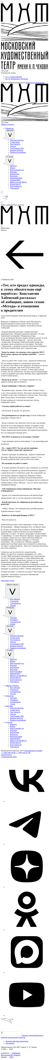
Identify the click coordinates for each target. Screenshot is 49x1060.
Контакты (14, 176)
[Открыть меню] (2, 192)
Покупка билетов (17, 140)
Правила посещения (18, 152)
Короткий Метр (16, 178)
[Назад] (24, 277)
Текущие (13, 618)
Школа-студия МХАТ (18, 182)
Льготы (13, 146)
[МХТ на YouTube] (26, 1015)
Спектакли (14, 601)
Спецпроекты (15, 603)
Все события (15, 599)
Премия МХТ (15, 180)
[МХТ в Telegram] (26, 844)
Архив (12, 624)
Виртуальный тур (17, 170)
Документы (14, 188)
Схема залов (15, 142)
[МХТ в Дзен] (26, 887)
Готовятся (14, 620)
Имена (12, 168)
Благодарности (16, 186)
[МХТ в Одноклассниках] (26, 930)
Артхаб (13, 605)
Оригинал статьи (7, 581)
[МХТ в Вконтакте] (26, 801)
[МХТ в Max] (26, 973)
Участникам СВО (17, 148)
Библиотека (14, 174)
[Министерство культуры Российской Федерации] (11, 1035)
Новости (13, 166)
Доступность (15, 144)
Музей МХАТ (15, 184)
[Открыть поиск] (2, 2)
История (13, 172)
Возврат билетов (16, 150)
